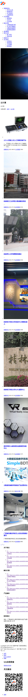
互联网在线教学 (11, 29)
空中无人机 (10, 10)
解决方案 (6, 23)
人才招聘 (9, 44)
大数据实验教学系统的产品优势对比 (15, 485)
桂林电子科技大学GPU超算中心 (14, 389)
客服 (5, 658)
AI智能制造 (10, 15)
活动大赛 (9, 36)
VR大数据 (6, 16)
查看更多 (6, 149)
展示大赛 (6, 33)
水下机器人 (10, 13)
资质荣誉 (9, 42)
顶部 (5, 694)
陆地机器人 (10, 11)
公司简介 (9, 41)
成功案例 (6, 31)
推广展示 (9, 34)
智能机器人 (7, 8)
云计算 (12, 109)
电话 (5, 655)
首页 (8, 109)
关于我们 (6, 39)
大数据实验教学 (11, 28)
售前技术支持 (7, 665)
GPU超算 (9, 21)
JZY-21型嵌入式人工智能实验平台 (15, 140)
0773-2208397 (7, 656)
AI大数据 (17, 149)
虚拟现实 (9, 18)
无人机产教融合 (11, 26)
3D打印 (9, 19)
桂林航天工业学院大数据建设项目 (15, 201)
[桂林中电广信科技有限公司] (10, 4)
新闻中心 (6, 38)
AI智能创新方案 (11, 24)
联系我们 (9, 46)
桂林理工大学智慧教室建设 (12, 254)
